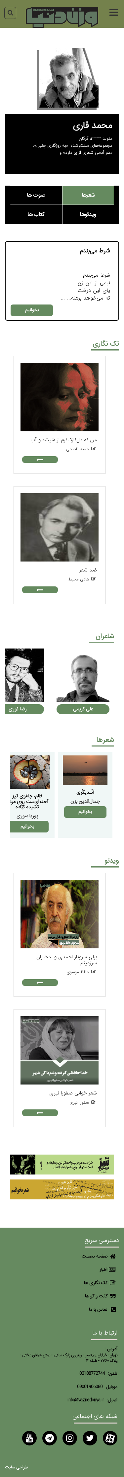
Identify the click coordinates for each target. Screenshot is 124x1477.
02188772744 (92, 1373)
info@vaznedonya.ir (85, 1400)
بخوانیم (32, 310)
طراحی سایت (16, 1467)
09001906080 (90, 1387)
